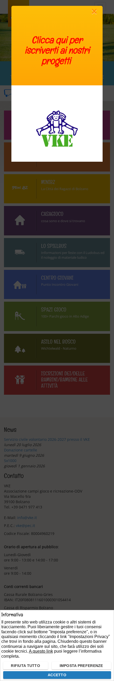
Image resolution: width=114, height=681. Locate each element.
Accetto (57, 675)
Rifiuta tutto (25, 666)
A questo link (41, 651)
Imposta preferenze (81, 666)
